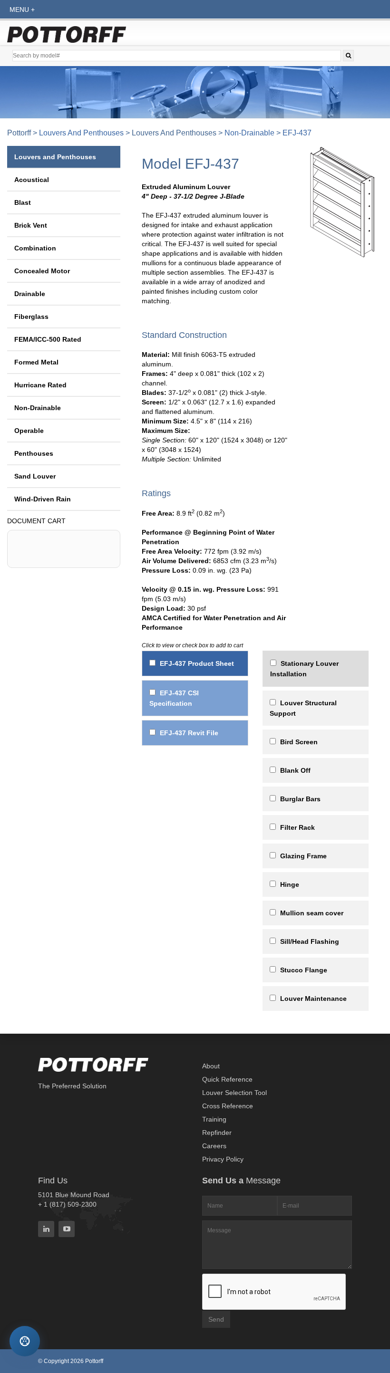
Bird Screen (299, 742)
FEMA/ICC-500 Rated (47, 339)
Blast (22, 202)
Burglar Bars (300, 799)
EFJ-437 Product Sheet (197, 663)
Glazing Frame (303, 856)
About (211, 1066)
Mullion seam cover (311, 913)
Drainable (29, 294)
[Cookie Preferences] (24, 1340)
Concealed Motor (42, 271)
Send (216, 1319)
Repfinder (217, 1132)
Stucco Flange (303, 970)
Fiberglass (31, 316)
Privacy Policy (223, 1159)
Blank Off (295, 770)
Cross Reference (227, 1106)
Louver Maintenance (313, 998)
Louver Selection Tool (234, 1092)
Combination (35, 248)
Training (214, 1119)
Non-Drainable (249, 133)
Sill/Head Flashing (309, 941)
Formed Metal (36, 362)
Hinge (289, 884)
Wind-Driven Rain (42, 499)
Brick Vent (30, 225)
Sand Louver (35, 476)
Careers (214, 1146)
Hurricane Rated (40, 385)
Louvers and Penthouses (81, 133)
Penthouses (33, 453)
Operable (29, 430)
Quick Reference (227, 1079)
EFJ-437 (297, 133)
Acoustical (31, 179)
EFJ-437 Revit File (189, 733)
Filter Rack (297, 827)
